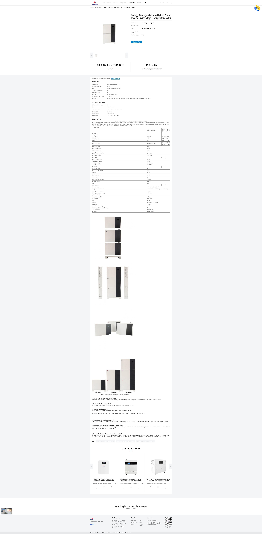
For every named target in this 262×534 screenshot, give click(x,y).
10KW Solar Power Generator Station (145, 441)
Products (109, 2)
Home (103, 2)
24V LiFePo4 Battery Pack (115, 524)
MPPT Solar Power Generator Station (125, 441)
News (167, 2)
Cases (162, 2)
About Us (115, 2)
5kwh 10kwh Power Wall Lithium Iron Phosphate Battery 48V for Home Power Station (103, 480)
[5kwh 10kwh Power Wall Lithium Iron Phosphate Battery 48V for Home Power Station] (103, 466)
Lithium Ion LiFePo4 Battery (115, 521)
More (104, 487)
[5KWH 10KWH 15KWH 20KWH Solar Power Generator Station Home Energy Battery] (158, 466)
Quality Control (131, 2)
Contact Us (139, 2)
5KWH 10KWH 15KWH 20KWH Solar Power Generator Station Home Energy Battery (158, 479)
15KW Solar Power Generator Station (105, 441)
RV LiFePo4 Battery (122, 527)
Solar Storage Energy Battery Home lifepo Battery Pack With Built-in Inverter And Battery (131, 480)
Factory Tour (122, 2)
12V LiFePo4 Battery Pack (122, 521)
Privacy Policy (141, 525)
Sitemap (132, 524)
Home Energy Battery (98, 7)
